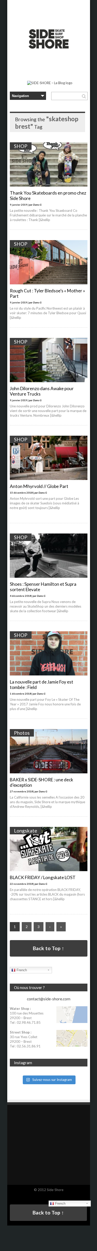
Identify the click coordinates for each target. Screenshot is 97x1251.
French (21, 970)
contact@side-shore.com (48, 998)
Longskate (25, 831)
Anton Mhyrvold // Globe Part (39, 486)
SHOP (20, 146)
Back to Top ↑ (48, 948)
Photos (22, 733)
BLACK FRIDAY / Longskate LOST (43, 877)
